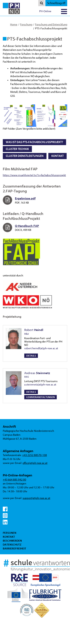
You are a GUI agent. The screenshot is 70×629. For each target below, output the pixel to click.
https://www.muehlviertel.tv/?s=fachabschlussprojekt (34, 175)
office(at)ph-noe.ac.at (35, 463)
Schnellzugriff (56, 3)
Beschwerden (12, 540)
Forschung (26, 24)
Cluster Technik (17, 149)
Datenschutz (12, 544)
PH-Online (45, 11)
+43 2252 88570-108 (34, 455)
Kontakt (57, 156)
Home (13, 24)
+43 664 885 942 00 (14, 479)
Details (31, 355)
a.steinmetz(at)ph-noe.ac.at (40, 384)
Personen (9, 533)
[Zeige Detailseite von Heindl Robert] (13, 338)
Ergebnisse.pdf (25, 198)
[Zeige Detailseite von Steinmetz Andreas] (13, 383)
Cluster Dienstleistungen (24, 156)
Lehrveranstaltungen (40, 397)
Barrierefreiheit (14, 548)
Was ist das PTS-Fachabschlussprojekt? (34, 142)
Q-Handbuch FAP (27, 226)
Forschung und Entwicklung (51, 24)
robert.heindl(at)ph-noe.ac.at (41, 348)
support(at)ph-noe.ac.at (36, 498)
